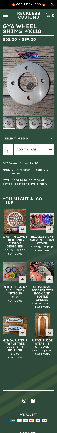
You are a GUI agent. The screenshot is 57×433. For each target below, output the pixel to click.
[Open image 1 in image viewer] (28, 81)
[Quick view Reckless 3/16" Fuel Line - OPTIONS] (22, 279)
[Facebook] (32, 400)
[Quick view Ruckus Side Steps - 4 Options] (49, 332)
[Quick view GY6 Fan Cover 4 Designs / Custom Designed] (22, 229)
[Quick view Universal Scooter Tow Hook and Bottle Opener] (49, 279)
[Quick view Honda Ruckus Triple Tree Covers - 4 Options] (22, 332)
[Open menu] (5, 15)
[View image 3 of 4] (35, 123)
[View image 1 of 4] (9, 123)
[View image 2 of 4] (22, 123)
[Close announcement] (52, 4)
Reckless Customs (28, 15)
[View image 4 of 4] (48, 123)
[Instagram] (24, 400)
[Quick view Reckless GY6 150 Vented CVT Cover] (49, 229)
